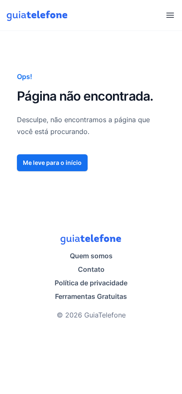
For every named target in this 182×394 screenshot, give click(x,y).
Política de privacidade (91, 283)
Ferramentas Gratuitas (91, 296)
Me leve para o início (52, 162)
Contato (91, 269)
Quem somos (91, 256)
